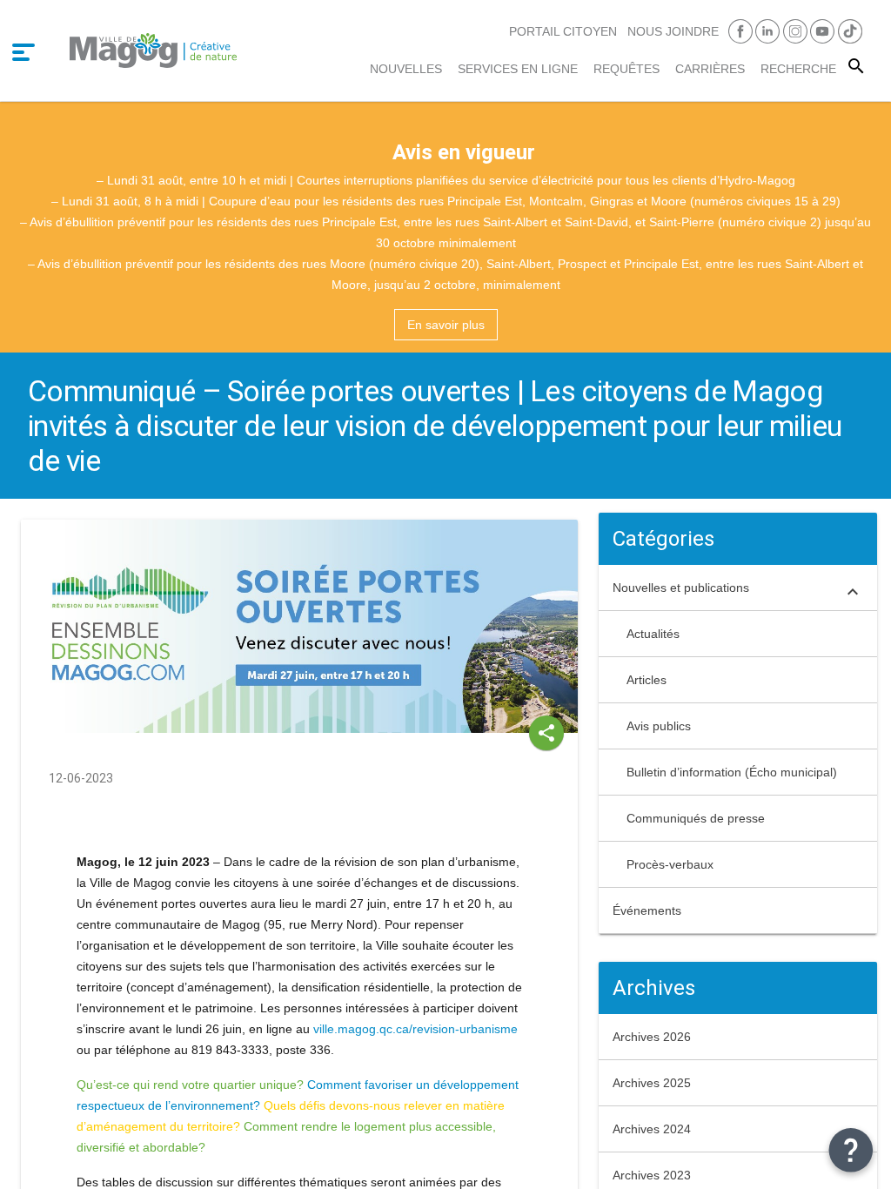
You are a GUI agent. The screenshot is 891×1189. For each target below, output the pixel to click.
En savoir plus (446, 325)
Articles (646, 680)
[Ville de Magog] (153, 50)
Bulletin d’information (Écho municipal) (731, 772)
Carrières (710, 69)
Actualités (653, 634)
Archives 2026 (652, 1037)
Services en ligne (518, 69)
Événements (647, 910)
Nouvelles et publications (681, 587)
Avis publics (658, 726)
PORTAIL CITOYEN (563, 31)
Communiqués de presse (695, 818)
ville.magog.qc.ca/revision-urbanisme (415, 1029)
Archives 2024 (652, 1129)
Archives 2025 (652, 1083)
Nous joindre (673, 31)
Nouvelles (406, 69)
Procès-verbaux (669, 864)
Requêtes (626, 69)
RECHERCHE (798, 69)
